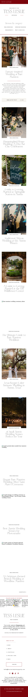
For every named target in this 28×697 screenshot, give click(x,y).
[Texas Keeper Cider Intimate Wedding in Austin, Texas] (14, 364)
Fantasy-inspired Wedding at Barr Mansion (14, 74)
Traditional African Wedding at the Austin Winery (14, 241)
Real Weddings (14, 67)
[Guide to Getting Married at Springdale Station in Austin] (14, 170)
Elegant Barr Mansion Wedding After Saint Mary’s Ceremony (14, 482)
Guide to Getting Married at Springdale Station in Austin (14, 192)
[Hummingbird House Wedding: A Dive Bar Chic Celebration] (14, 122)
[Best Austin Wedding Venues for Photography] (14, 509)
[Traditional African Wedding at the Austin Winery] (14, 219)
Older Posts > (22, 592)
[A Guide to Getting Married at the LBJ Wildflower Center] (14, 267)
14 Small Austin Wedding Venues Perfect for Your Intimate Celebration (14, 435)
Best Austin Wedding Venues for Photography (14, 531)
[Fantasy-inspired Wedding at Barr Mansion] (14, 52)
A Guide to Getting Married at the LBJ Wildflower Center (14, 288)
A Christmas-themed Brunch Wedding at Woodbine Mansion (14, 579)
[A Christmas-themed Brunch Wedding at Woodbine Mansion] (14, 557)
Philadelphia (19, 625)
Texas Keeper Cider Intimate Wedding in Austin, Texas (13, 385)
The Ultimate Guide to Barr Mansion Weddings (14, 337)
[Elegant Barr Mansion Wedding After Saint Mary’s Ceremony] (14, 460)
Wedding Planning (14, 185)
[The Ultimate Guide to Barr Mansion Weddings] (14, 316)
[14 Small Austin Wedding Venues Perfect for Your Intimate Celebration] (14, 412)
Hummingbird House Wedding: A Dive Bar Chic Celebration (14, 144)
